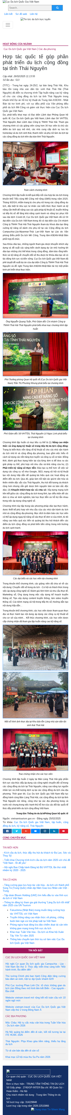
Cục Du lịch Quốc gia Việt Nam (20, 49)
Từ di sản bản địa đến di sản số (22, 1050)
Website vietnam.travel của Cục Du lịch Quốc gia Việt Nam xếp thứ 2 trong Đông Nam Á (35, 1008)
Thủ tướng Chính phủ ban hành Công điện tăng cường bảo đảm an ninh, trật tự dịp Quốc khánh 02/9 (35, 977)
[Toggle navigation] (8, 25)
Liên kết (8, 14)
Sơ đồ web (21, 14)
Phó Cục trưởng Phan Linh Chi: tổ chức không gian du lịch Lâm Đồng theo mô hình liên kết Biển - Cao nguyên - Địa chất (35, 988)
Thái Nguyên (36, 825)
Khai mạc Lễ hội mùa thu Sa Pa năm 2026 (27, 1057)
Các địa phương (47, 49)
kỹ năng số (23, 825)
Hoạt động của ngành (17, 44)
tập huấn (56, 822)
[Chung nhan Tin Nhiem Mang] (48, 1109)
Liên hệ (34, 14)
